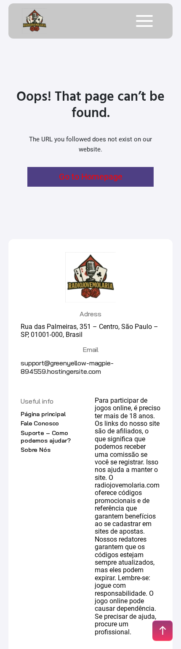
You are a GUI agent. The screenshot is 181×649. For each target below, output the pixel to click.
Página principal (43, 414)
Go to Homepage (90, 177)
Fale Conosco (40, 423)
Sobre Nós (36, 450)
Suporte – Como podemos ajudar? (46, 436)
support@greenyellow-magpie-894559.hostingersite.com (67, 367)
